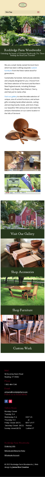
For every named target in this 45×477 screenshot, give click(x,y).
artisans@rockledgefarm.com (15, 392)
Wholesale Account (11, 455)
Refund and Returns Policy (14, 451)
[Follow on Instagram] (10, 401)
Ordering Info (9, 446)
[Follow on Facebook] (6, 401)
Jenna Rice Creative (20, 467)
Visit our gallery (10, 96)
